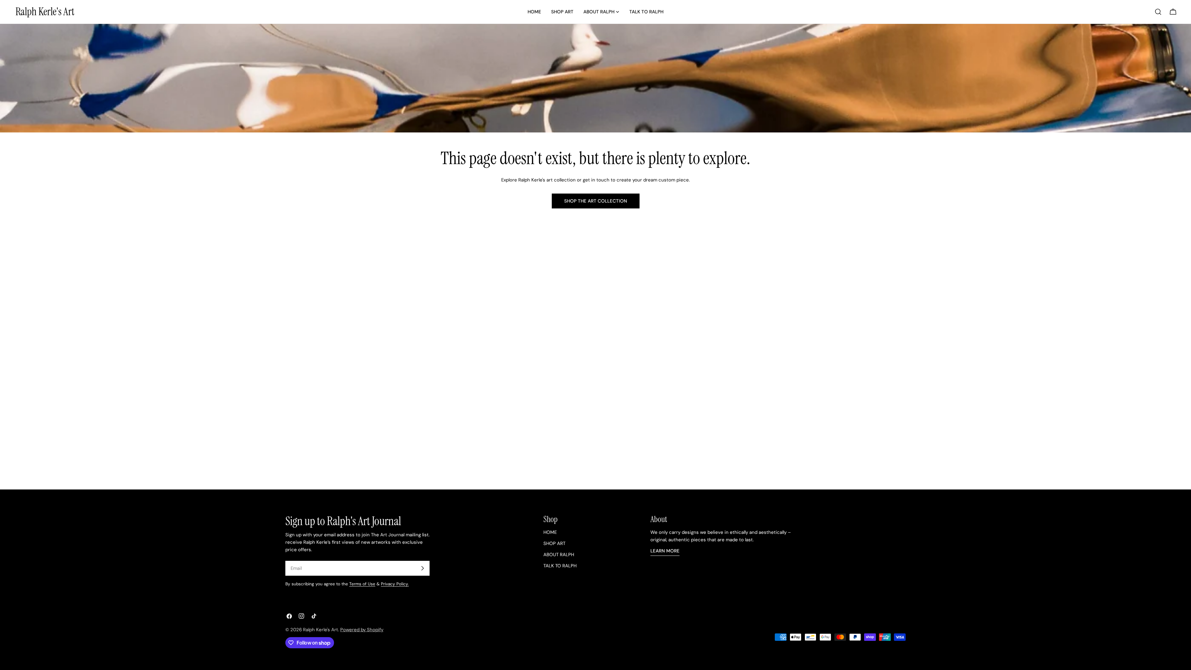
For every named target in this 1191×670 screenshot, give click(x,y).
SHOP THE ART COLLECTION (595, 201)
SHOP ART (554, 543)
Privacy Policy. (395, 584)
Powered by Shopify (361, 630)
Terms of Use (362, 584)
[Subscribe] (422, 568)
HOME (550, 532)
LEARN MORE (665, 551)
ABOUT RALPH (558, 555)
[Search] (1158, 12)
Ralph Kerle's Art (45, 11)
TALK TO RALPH (560, 566)
